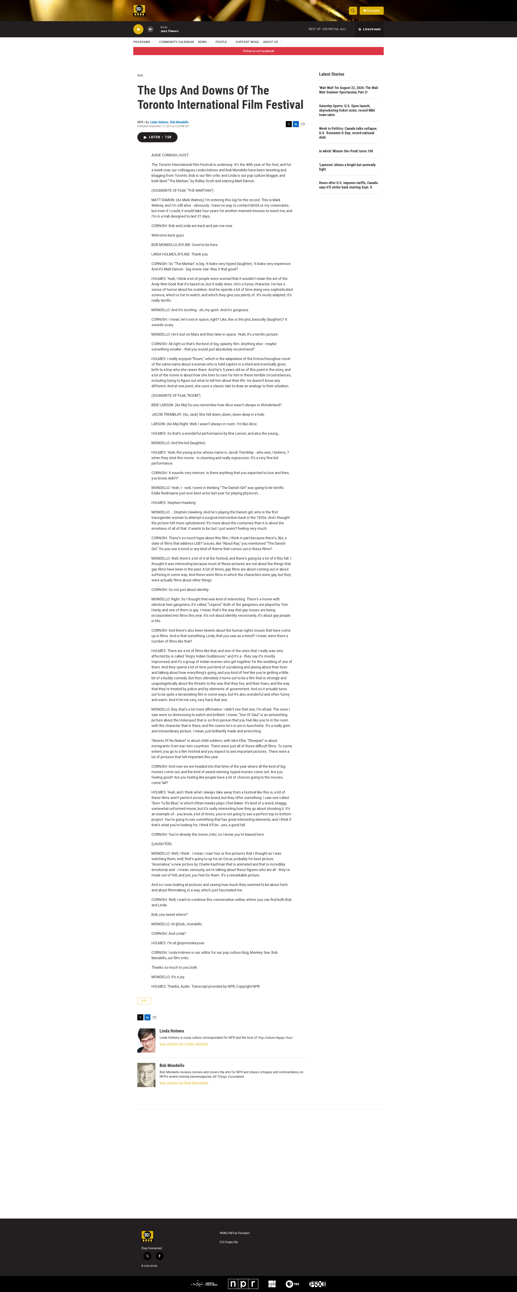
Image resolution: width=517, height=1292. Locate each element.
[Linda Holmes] (146, 1040)
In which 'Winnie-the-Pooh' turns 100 (346, 151)
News (202, 42)
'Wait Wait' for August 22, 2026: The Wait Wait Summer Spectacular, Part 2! (348, 90)
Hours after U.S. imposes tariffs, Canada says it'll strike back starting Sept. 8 (348, 185)
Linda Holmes (159, 122)
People (221, 42)
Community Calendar (176, 42)
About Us (270, 42)
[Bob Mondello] (146, 1075)
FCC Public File (229, 1242)
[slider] (157, 29)
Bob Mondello (179, 122)
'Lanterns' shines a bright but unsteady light (347, 167)
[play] (138, 29)
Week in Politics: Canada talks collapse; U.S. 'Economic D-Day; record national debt (348, 132)
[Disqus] (258, 1164)
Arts (140, 75)
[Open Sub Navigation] (153, 42)
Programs (141, 42)
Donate (373, 10)
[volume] (150, 29)
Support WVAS (247, 42)
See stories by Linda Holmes (184, 1044)
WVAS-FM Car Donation (235, 1233)
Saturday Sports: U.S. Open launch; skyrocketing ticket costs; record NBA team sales (347, 110)
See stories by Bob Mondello (184, 1083)
